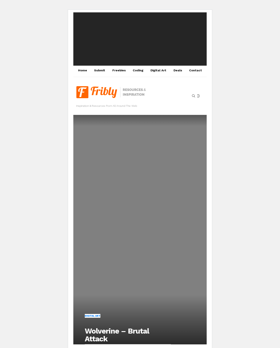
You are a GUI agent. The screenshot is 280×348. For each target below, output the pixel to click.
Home (82, 70)
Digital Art (158, 70)
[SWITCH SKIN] (198, 96)
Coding (138, 70)
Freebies (119, 70)
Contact (195, 70)
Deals (178, 70)
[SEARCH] (193, 96)
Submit (99, 70)
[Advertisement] (140, 39)
